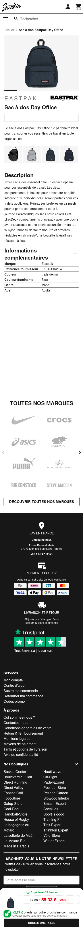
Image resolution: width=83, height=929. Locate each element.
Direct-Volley (13, 787)
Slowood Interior (56, 798)
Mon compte (13, 680)
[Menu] (5, 19)
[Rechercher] (16, 19)
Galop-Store (13, 803)
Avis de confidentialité (21, 754)
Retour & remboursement (23, 733)
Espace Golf (13, 792)
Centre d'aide (14, 685)
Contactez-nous (42, 540)
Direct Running (15, 782)
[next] (80, 453)
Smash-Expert (54, 803)
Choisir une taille (41, 923)
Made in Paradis (16, 846)
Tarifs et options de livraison (25, 749)
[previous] (3, 453)
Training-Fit (52, 819)
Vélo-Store (51, 835)
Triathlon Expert (55, 830)
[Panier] (78, 6)
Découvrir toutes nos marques (41, 501)
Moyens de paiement (20, 743)
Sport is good (53, 814)
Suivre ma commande (21, 690)
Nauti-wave (52, 771)
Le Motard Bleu (15, 840)
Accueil (9, 29)
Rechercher (29, 18)
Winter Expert (54, 840)
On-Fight (50, 776)
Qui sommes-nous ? (19, 717)
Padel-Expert (53, 782)
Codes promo (14, 701)
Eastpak (21, 98)
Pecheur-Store (54, 787)
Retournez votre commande (41, 622)
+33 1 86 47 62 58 (41, 554)
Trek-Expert (52, 824)
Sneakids (50, 808)
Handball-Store (15, 814)
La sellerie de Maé (18, 835)
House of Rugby (16, 819)
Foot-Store (12, 798)
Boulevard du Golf (18, 776)
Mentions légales (17, 738)
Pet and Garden (55, 792)
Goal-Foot (11, 808)
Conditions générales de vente (28, 727)
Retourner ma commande (23, 695)
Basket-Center (15, 771)
